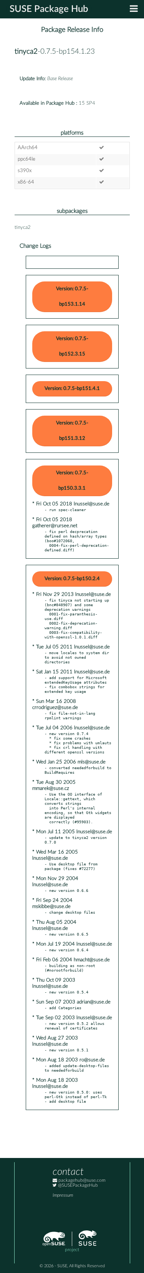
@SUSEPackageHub (77, 1185)
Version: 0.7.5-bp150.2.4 (72, 578)
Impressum (63, 1195)
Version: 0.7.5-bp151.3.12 (72, 431)
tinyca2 (26, 51)
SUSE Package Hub (49, 9)
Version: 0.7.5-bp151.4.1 (72, 388)
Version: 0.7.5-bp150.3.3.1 (72, 480)
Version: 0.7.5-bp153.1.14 (72, 296)
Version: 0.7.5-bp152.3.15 (72, 346)
